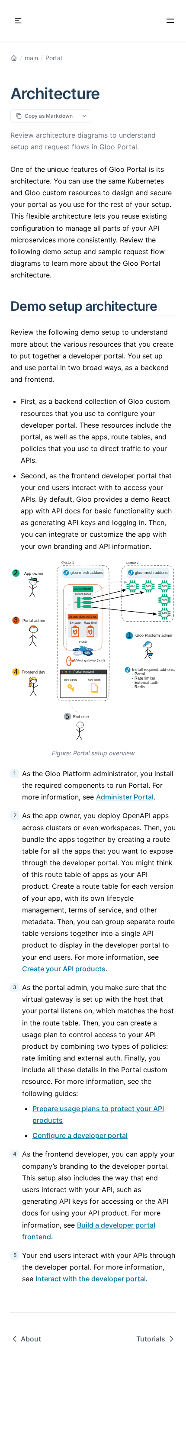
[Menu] (170, 20)
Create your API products (64, 968)
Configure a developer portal (80, 1135)
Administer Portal (125, 797)
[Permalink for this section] (167, 306)
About (31, 1338)
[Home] (13, 58)
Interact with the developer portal (90, 1278)
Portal (53, 57)
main (31, 57)
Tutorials (150, 1338)
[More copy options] (84, 116)
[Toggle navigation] (18, 21)
